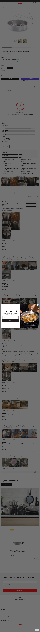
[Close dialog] (38, 305)
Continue (10, 320)
